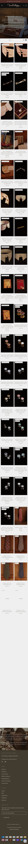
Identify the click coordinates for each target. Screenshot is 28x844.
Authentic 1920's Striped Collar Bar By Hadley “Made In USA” (7, 123)
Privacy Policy (5, 783)
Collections (4, 797)
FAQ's (3, 793)
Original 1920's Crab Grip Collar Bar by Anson (7, 268)
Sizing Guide (4, 795)
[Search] (23, 5)
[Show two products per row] (26, 40)
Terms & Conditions (6, 781)
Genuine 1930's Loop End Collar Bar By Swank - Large (7, 211)
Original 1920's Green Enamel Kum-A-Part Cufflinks (20, 440)
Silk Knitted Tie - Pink (21, 691)
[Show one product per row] (23, 40)
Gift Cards (4, 800)
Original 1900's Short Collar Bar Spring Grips (21, 239)
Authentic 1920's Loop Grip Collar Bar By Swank (21, 66)
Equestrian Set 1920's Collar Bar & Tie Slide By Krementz (7, 182)
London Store (5, 774)
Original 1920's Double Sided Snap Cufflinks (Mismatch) (7, 469)
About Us (4, 769)
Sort (10, 40)
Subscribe (6, 817)
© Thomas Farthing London (14, 827)
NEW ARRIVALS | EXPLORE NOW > (14, 1)
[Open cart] (26, 5)
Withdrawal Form (5, 778)
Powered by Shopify (14, 829)
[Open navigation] (2, 5)
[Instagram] (5, 762)
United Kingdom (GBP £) (13, 824)
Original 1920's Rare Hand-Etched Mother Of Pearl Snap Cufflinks (7, 529)
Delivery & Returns (6, 776)
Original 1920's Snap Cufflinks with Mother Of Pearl (7, 693)
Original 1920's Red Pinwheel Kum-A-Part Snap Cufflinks (20, 411)
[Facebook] (2, 762)
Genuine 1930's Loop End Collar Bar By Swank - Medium (7, 239)
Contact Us (4, 771)
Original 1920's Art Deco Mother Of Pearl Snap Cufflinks (21, 499)
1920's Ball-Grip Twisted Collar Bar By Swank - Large (7, 94)
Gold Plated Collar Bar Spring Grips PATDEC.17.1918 (21, 268)
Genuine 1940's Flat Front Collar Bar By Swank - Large (20, 211)
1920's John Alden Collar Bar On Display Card (21, 153)
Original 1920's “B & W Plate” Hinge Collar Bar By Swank (20, 182)
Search (3, 791)
